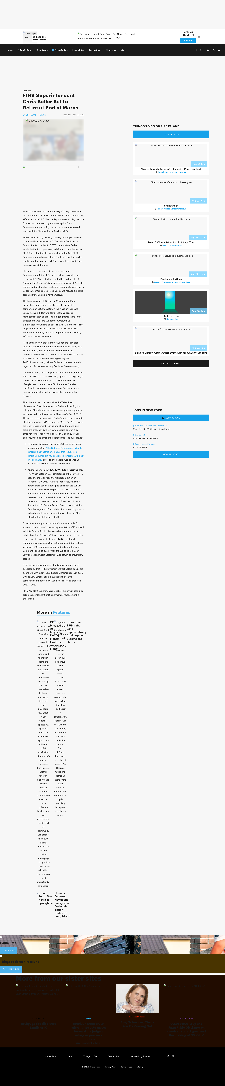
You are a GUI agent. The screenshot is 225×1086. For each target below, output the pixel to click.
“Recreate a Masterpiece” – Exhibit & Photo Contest (171, 170)
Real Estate (42, 50)
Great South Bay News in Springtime (45, 898)
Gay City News (186, 1018)
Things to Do (60, 50)
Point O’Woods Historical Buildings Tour (171, 244)
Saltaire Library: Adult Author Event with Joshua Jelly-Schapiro (171, 353)
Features (27, 91)
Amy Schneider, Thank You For (137, 1024)
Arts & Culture (24, 50)
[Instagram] (202, 50)
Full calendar (11, 969)
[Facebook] (197, 50)
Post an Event (172, 134)
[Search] (215, 50)
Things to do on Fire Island (156, 126)
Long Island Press (38, 1018)
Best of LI (189, 35)
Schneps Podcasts (137, 1017)
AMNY (88, 1018)
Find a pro (9, 950)
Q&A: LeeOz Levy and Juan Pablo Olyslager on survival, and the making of (186, 1029)
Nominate (188, 40)
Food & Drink (78, 50)
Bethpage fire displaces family (38, 1025)
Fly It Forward (171, 317)
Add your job (172, 418)
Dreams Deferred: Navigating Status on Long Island (62, 904)
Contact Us (111, 50)
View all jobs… (171, 454)
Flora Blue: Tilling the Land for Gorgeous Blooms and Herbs (76, 632)
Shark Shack (172, 207)
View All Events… (171, 363)
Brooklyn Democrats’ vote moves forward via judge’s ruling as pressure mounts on (88, 1033)
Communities (94, 50)
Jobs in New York (147, 410)
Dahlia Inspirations (172, 281)
